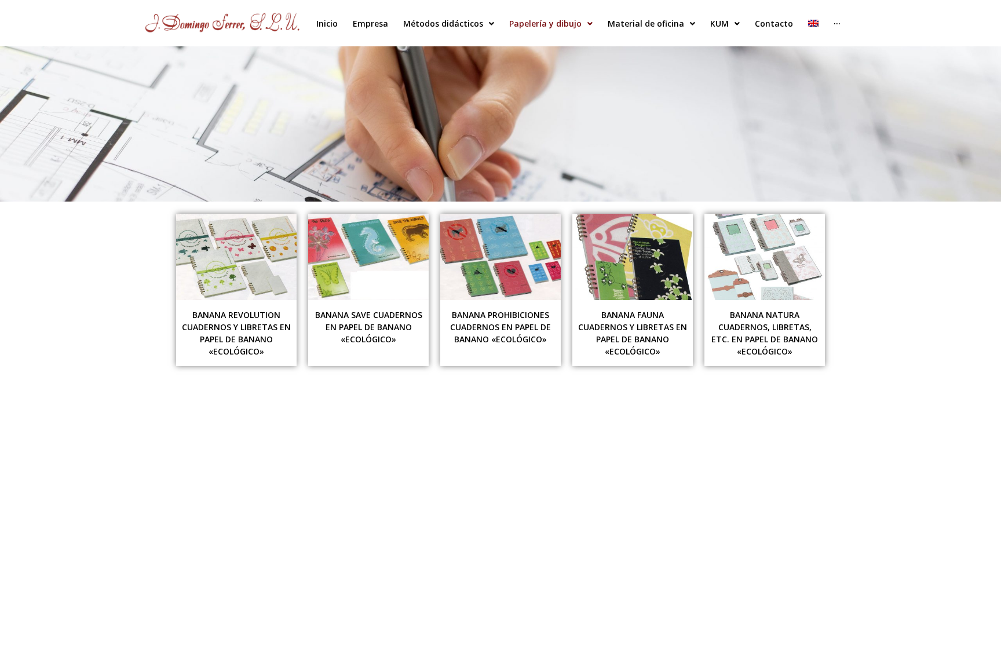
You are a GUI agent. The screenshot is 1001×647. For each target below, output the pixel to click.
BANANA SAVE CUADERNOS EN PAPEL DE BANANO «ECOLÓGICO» (368, 327)
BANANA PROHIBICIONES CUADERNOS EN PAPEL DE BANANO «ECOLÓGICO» (500, 327)
